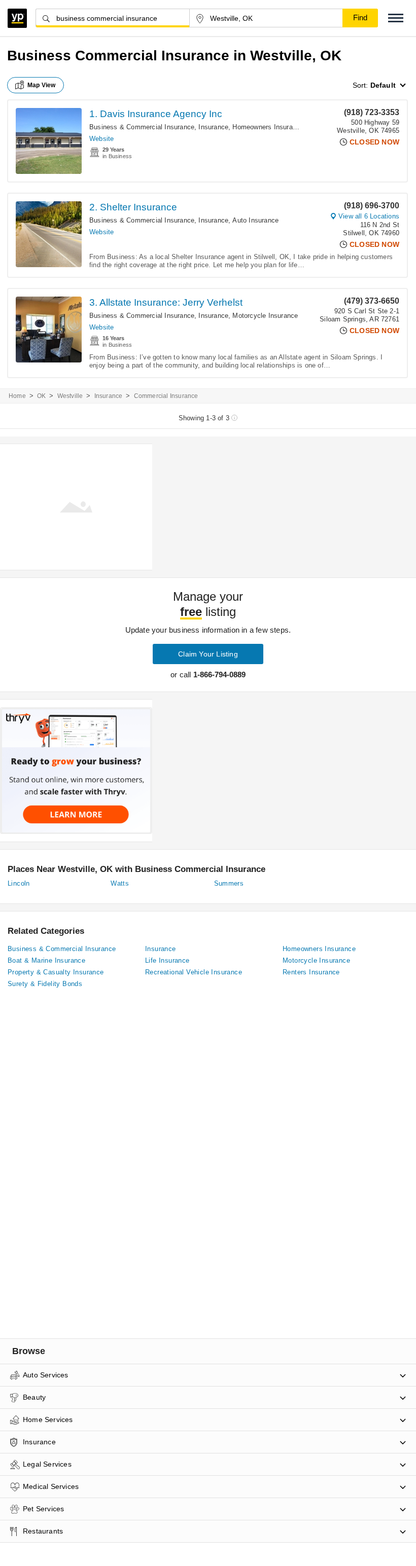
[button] (395, 18)
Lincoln (19, 883)
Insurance (213, 127)
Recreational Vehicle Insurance (193, 972)
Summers (229, 883)
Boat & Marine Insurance (46, 960)
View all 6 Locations (368, 216)
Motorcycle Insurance (265, 315)
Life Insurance (167, 960)
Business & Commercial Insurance (141, 127)
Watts (120, 883)
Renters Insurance (311, 972)
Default (383, 85)
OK (41, 395)
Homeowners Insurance (267, 127)
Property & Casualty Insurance (56, 972)
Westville (70, 395)
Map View (41, 85)
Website (101, 138)
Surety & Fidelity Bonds (45, 984)
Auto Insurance (255, 220)
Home (17, 395)
